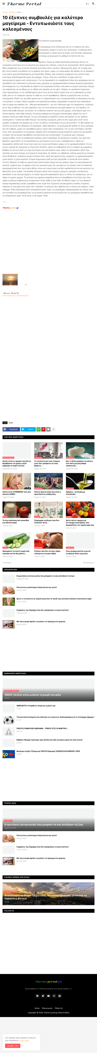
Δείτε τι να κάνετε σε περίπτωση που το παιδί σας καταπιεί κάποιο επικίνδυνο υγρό (54, 599)
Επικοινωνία (47, 1008)
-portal (11, 208)
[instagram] (54, 996)
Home (37, 1008)
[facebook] (37, 996)
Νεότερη (7, 562)
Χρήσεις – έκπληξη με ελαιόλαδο (75, 493)
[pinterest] (59, 996)
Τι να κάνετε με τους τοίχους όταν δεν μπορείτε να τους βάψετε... (47, 463)
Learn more (24, 1040)
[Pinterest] (43, 429)
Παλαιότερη (88, 562)
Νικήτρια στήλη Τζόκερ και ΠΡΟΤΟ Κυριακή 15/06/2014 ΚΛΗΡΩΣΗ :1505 (48, 751)
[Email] (48, 429)
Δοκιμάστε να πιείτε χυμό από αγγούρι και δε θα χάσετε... (16, 552)
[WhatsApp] (38, 429)
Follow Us (59, 1008)
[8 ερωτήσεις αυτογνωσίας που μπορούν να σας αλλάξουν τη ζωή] (9, 579)
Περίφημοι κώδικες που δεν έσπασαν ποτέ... (46, 521)
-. (11, 293)
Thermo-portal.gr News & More (56, 1012)
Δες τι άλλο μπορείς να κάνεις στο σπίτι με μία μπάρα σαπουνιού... (79, 463)
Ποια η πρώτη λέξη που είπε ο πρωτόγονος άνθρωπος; (47, 493)
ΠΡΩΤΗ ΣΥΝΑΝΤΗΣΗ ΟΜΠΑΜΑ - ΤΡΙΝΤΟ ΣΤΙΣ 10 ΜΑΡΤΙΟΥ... (42, 728)
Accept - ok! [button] (13, 1046)
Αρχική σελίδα (9, 12)
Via (4, 201)
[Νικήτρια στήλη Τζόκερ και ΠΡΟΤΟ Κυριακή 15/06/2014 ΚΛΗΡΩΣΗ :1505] (9, 754)
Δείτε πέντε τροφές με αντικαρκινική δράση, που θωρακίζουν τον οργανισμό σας (80, 522)
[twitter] (43, 996)
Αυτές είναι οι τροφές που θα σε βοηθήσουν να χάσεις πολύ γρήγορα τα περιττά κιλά (17, 463)
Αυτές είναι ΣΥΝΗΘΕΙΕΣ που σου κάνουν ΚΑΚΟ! (17, 493)
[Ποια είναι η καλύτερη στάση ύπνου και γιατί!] (9, 590)
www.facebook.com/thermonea (15, 295)
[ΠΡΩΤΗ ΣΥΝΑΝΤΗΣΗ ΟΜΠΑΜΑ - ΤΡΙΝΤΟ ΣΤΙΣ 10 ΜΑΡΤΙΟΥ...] (9, 731)
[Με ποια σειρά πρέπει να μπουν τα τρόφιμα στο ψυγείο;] (9, 624)
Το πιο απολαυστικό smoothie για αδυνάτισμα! (16, 521)
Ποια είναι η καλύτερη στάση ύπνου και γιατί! (37, 587)
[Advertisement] (46, 247)
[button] (3, 4)
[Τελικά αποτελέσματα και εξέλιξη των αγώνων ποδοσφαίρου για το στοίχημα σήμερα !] (9, 720)
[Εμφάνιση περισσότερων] (53, 429)
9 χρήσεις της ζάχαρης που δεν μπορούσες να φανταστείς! (43, 610)
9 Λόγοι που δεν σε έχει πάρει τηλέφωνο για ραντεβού (47, 552)
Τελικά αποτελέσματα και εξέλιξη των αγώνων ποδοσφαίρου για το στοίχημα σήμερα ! (55, 717)
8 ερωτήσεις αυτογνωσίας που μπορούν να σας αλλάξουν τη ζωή (45, 576)
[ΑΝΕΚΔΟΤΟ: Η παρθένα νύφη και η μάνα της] (9, 709)
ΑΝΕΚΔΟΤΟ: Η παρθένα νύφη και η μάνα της (36, 706)
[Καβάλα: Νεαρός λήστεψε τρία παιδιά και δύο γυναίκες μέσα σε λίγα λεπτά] (9, 743)
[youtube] (48, 996)
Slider (19, 12)
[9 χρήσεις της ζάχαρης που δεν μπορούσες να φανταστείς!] (9, 613)
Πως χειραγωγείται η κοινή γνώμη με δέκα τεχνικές (78, 552)
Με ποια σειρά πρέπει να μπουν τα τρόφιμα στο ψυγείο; (41, 621)
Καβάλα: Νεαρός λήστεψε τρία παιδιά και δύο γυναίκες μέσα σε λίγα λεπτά (49, 740)
